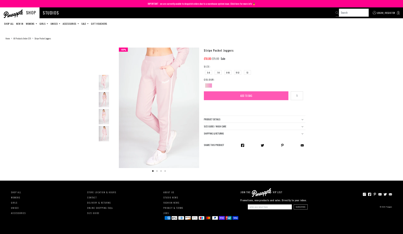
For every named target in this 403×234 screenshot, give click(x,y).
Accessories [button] (70, 23)
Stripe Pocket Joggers (42, 38)
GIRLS (14, 202)
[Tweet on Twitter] (262, 145)
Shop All (9, 23)
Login (380, 12)
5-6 (208, 72)
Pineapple (389, 207)
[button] (398, 12)
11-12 (237, 72)
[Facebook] (369, 194)
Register (390, 12)
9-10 (228, 72)
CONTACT (92, 197)
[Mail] (302, 145)
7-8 (218, 72)
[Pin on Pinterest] (282, 145)
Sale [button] (84, 23)
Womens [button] (30, 23)
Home (8, 38)
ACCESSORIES (18, 213)
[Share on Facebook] (242, 145)
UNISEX (15, 207)
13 (247, 72)
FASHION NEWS (171, 202)
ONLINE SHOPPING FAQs (100, 207)
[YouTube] (380, 194)
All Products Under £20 (22, 38)
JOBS (166, 213)
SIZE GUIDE (93, 213)
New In (19, 23)
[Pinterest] (374, 194)
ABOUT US (168, 192)
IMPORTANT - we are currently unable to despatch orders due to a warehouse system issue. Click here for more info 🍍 (201, 3)
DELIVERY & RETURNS (99, 202)
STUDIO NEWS (170, 197)
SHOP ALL (16, 192)
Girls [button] (43, 23)
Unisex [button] (54, 23)
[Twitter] (385, 194)
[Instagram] (364, 194)
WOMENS (15, 197)
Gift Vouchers (99, 23)
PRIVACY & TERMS (173, 207)
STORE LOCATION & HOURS (101, 192)
